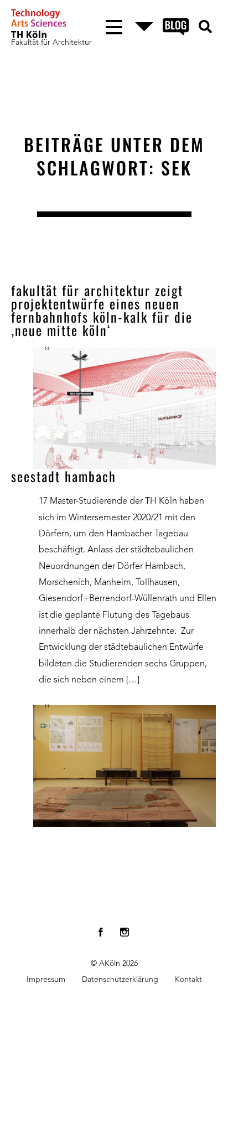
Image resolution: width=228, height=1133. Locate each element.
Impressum (46, 980)
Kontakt (188, 980)
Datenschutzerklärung (120, 980)
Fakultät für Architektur (51, 42)
